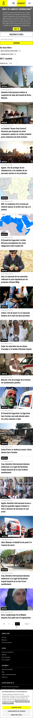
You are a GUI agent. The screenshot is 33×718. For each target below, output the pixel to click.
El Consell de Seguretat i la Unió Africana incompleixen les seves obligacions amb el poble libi (13, 243)
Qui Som (4, 637)
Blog (3, 672)
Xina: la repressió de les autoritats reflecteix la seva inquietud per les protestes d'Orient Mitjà (14, 279)
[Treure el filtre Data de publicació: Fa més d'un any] (19, 51)
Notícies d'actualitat (7, 669)
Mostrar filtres (16, 34)
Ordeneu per (4, 63)
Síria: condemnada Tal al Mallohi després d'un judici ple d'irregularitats (16, 616)
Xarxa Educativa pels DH (8, 689)
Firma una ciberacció (7, 652)
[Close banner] (31, 8)
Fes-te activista (6, 657)
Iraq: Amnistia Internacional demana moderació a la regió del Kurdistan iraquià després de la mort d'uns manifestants (15, 579)
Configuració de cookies (16, 711)
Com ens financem (7, 642)
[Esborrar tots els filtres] (15, 54)
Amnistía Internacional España (10, 686)
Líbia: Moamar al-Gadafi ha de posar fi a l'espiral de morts (16, 543)
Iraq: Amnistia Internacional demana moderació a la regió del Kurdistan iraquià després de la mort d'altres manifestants (15, 468)
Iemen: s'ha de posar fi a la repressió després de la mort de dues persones (15, 314)
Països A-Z (4, 677)
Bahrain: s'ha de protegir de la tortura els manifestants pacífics (16, 381)
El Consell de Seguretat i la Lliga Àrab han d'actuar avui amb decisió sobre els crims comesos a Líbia (15, 416)
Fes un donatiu (6, 659)
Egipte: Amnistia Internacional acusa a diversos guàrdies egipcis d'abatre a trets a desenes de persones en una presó (16, 507)
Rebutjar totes (16, 715)
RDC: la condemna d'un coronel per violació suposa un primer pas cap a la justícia (16, 207)
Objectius (4, 640)
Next (26, 624)
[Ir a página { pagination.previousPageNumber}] (9, 623)
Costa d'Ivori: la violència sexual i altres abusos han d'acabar (16, 451)
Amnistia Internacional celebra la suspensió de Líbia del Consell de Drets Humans (16, 95)
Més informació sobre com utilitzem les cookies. (16, 702)
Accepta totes (16, 707)
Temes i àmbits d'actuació (9, 674)
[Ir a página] (4, 623)
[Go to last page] (16, 627)
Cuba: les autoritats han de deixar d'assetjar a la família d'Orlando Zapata (16, 347)
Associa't (21, 3)
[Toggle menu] (29, 3)
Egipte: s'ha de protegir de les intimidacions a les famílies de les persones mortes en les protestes (14, 170)
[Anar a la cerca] (13, 3)
